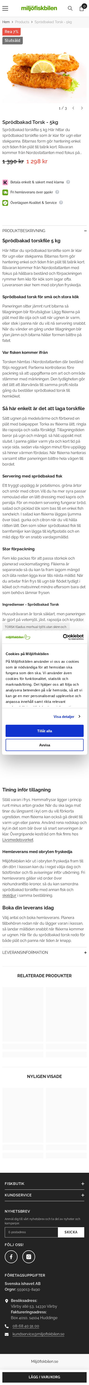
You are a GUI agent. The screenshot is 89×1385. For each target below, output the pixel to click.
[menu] (5, 8)
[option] (44, 70)
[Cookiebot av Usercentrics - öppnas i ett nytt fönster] (63, 637)
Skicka (71, 1232)
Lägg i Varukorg (44, 1377)
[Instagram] (28, 1256)
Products (22, 22)
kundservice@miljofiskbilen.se (38, 1334)
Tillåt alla (44, 731)
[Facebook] (11, 1256)
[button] (73, 108)
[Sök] (70, 8)
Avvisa (44, 745)
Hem (6, 22)
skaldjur (9, 895)
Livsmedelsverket (17, 840)
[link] (22, 1046)
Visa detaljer (64, 716)
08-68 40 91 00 (26, 1326)
